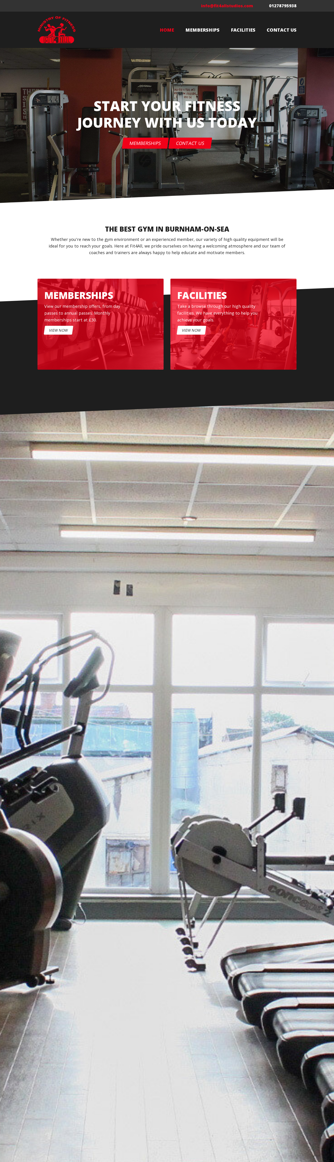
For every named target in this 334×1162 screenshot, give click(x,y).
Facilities (243, 30)
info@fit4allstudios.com (227, 5)
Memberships (202, 30)
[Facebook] (40, 6)
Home (167, 30)
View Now (58, 330)
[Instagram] (48, 6)
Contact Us (282, 30)
